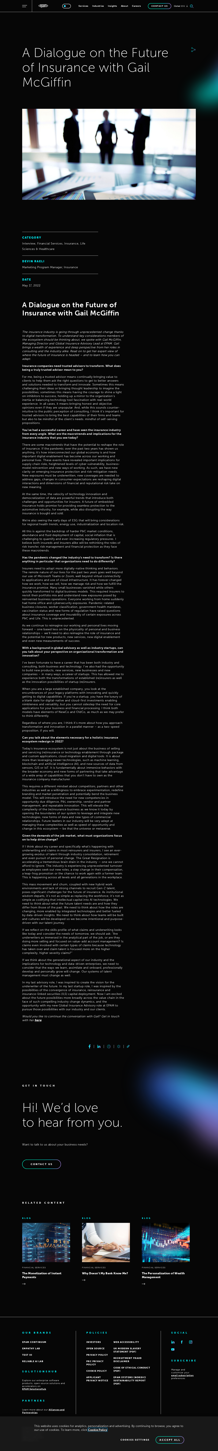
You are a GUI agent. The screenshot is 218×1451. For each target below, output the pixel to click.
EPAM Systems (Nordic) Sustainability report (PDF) (129, 1380)
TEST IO (27, 1355)
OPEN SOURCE (95, 1348)
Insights (112, 6)
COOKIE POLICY (96, 1371)
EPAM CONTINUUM (34, 1342)
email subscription (182, 1375)
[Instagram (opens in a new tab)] (190, 1342)
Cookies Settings (135, 1440)
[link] (128, 1046)
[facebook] (89, 1046)
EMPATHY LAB (31, 1348)
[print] (109, 1046)
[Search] (192, 6)
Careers (136, 6)
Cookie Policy (97, 1430)
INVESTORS (93, 1342)
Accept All (169, 1439)
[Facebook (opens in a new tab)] (181, 1342)
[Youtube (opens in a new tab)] (172, 1349)
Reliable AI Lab (32, 1361)
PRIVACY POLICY (97, 1355)
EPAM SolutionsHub (34, 1389)
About (124, 6)
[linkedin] (99, 1046)
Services (83, 6)
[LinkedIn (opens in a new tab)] (172, 1342)
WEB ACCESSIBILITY (126, 1342)
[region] (109, 1433)
